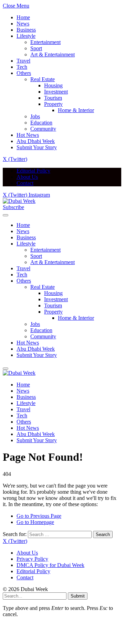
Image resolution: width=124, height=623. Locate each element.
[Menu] (5, 215)
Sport (36, 48)
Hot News (28, 135)
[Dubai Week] (19, 201)
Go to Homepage (35, 522)
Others (24, 73)
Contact (25, 183)
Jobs (35, 116)
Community (43, 129)
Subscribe (13, 207)
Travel (23, 61)
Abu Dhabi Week (36, 141)
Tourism (53, 98)
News (23, 23)
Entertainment (45, 42)
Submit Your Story (37, 147)
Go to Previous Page (39, 516)
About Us (27, 177)
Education (41, 122)
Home (23, 17)
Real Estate (42, 79)
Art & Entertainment (52, 54)
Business (26, 30)
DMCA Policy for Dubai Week (50, 565)
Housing (53, 85)
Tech (22, 67)
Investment (56, 92)
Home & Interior (76, 110)
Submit (78, 596)
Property (53, 104)
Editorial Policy (33, 171)
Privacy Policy (32, 559)
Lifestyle (26, 36)
